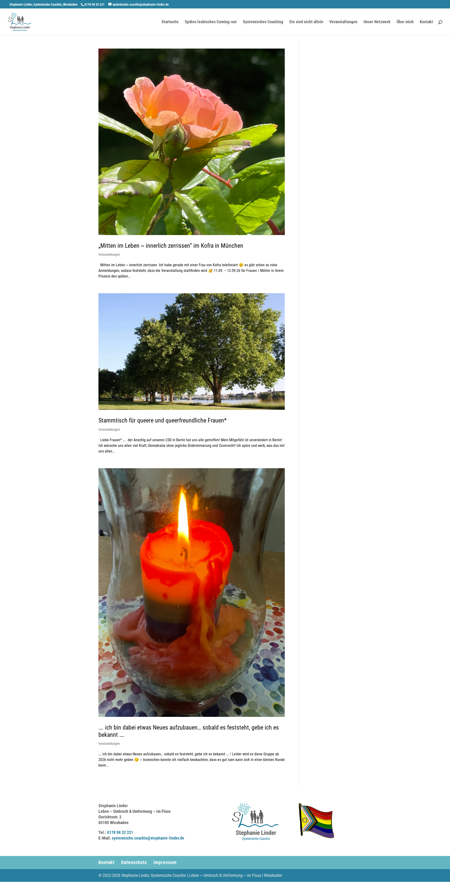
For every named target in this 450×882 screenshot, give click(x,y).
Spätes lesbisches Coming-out (211, 22)
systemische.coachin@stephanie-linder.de (148, 838)
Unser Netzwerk (377, 22)
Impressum (165, 862)
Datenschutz (134, 862)
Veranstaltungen (343, 22)
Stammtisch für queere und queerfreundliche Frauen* (162, 420)
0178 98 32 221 (120, 832)
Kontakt (426, 22)
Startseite (170, 22)
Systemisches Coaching (263, 22)
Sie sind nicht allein (306, 22)
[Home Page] (19, 21)
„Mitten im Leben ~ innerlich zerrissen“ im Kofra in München (170, 245)
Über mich (405, 22)
